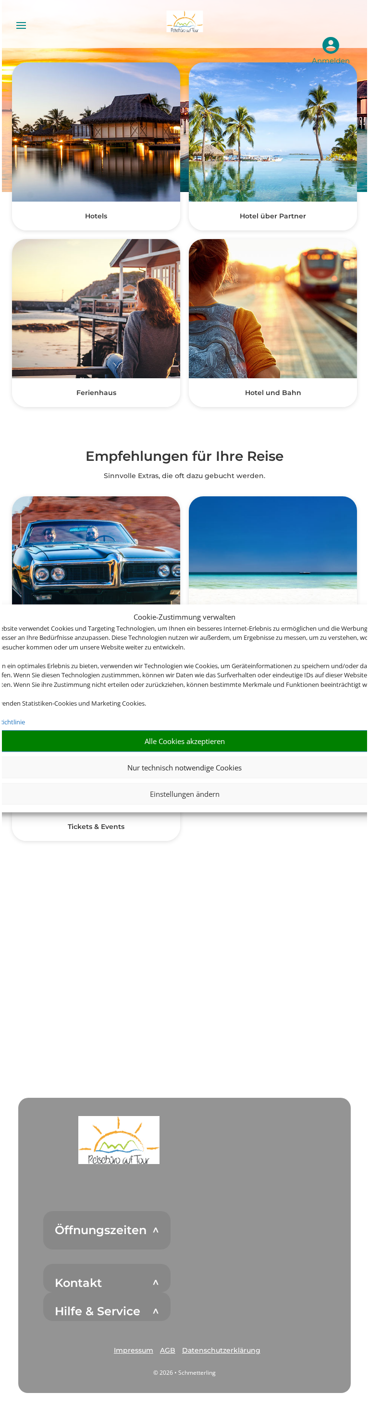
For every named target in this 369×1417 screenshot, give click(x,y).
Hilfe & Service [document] (97, 1311)
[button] (119, 1140)
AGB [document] (167, 1350)
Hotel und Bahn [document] (273, 392)
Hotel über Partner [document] (273, 216)
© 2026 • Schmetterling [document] (184, 1373)
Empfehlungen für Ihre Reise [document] (184, 456)
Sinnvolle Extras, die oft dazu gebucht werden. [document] (184, 475)
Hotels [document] (96, 216)
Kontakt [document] (78, 1283)
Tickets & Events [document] (96, 826)
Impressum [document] (133, 1350)
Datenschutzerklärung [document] (221, 1350)
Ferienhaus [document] (96, 392)
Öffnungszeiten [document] (101, 1230)
